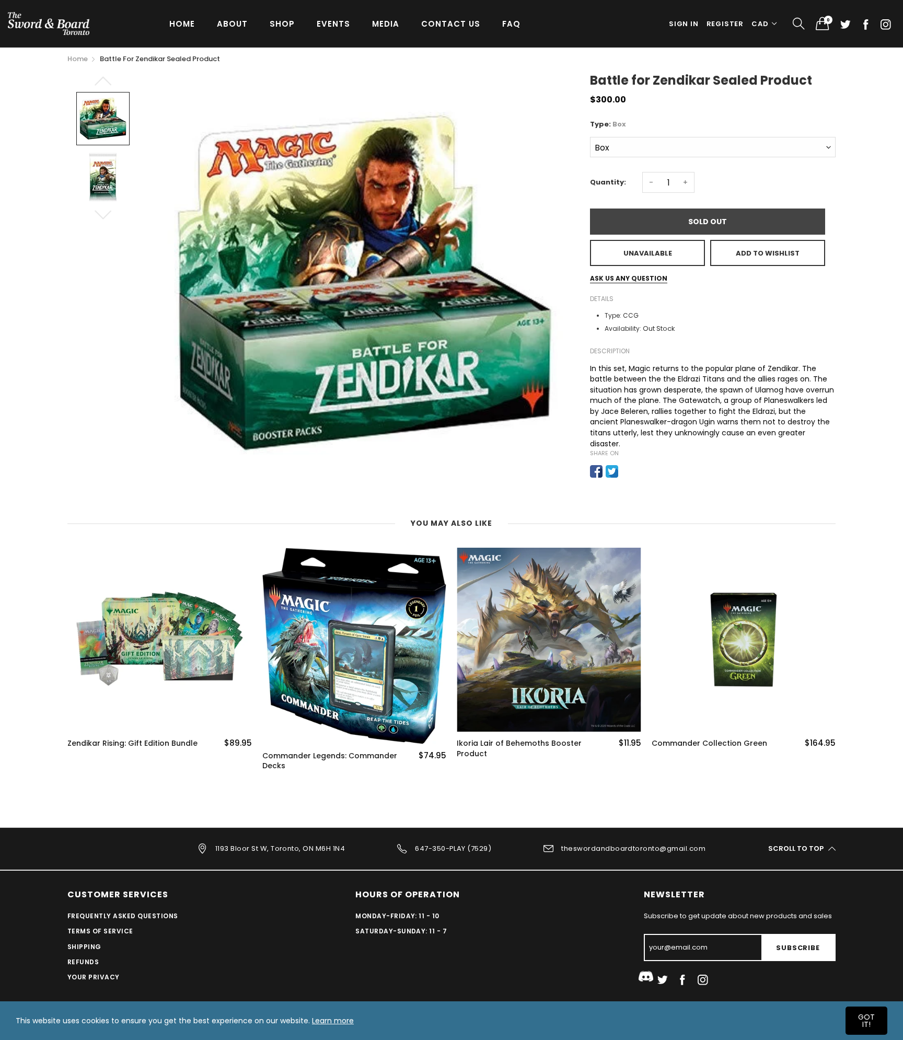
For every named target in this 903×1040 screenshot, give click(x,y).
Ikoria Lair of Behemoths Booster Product (519, 748)
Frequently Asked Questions (122, 915)
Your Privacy (93, 977)
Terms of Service (100, 931)
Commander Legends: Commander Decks (329, 761)
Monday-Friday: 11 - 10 (397, 915)
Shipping (84, 946)
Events (333, 23)
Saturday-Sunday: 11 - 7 (401, 931)
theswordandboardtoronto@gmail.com (633, 848)
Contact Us (450, 23)
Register (725, 24)
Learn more (333, 1020)
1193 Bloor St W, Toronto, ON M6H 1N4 (280, 848)
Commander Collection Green (709, 743)
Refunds (83, 961)
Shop (282, 23)
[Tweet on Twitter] (612, 471)
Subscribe (797, 948)
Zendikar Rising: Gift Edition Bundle (132, 743)
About (232, 23)
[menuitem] (182, 23)
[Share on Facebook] (596, 471)
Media (385, 23)
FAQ (511, 23)
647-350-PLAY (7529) (453, 848)
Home (182, 23)
